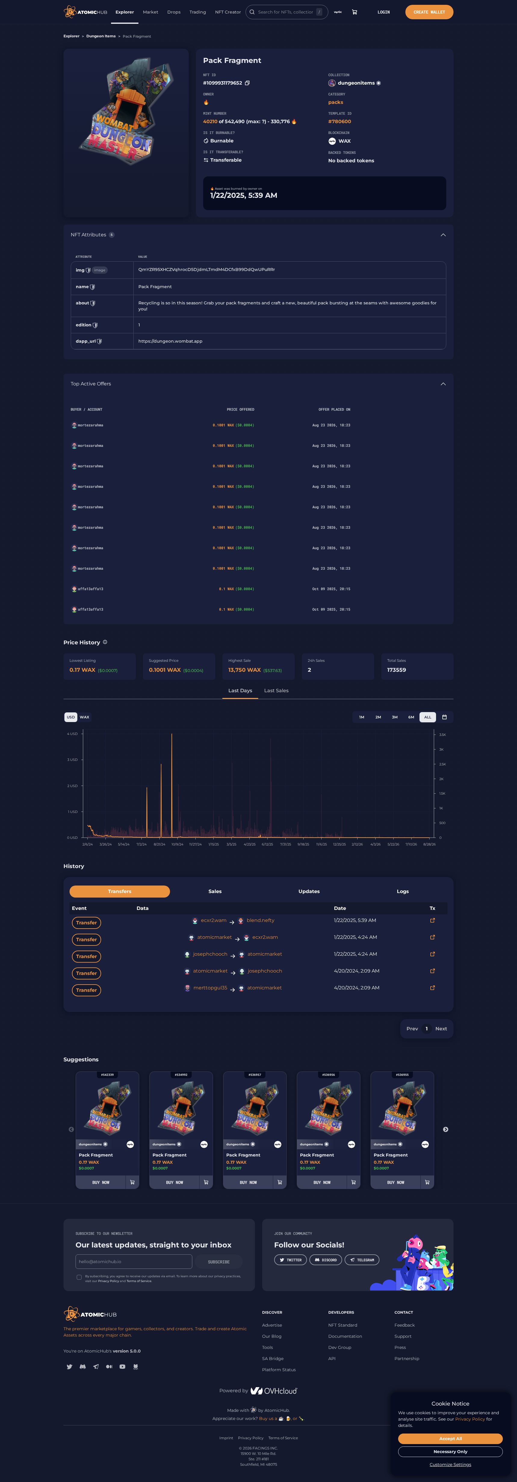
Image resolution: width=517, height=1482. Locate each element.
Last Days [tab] (240, 690)
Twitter (294, 1259)
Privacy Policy (108, 1281)
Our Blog (272, 1336)
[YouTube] (122, 1366)
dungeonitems (356, 83)
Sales (215, 891)
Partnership (407, 1358)
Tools (267, 1347)
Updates (309, 891)
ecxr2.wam (214, 920)
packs (335, 102)
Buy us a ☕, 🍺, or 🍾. (282, 1418)
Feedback (405, 1325)
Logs (403, 891)
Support (403, 1336)
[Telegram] (96, 1366)
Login (384, 12)
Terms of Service (139, 1281)
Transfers (120, 891)
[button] (105, 642)
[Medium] (109, 1366)
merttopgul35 (210, 988)
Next (441, 1029)
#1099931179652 (222, 83)
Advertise (272, 1325)
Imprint (226, 1438)
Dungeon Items (101, 36)
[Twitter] (69, 1366)
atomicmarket (214, 937)
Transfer (86, 923)
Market (150, 12)
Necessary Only (450, 1451)
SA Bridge (272, 1358)
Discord (329, 1259)
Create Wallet (429, 12)
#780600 (339, 121)
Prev (412, 1029)
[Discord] (83, 1366)
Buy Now (100, 1182)
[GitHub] (136, 1366)
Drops (174, 12)
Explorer (125, 12)
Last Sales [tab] (276, 690)
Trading (198, 12)
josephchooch (210, 954)
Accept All (450, 1438)
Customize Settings (450, 1464)
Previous (71, 1130)
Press (400, 1347)
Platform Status (279, 1369)
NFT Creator (228, 12)
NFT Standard (342, 1325)
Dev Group (339, 1347)
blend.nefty (260, 920)
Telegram (365, 1259)
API (332, 1358)
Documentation (345, 1336)
